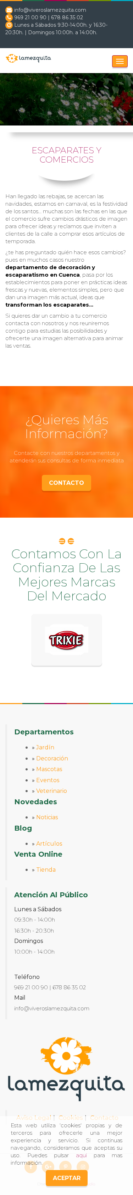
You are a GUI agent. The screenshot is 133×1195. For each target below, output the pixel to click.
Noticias (47, 817)
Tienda (46, 869)
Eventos (47, 780)
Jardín (45, 747)
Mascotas (49, 769)
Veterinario (51, 791)
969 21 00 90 (30, 17)
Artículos (49, 843)
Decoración (52, 758)
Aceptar (67, 1178)
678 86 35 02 (67, 17)
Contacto (66, 482)
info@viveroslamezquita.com (50, 10)
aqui (81, 1155)
